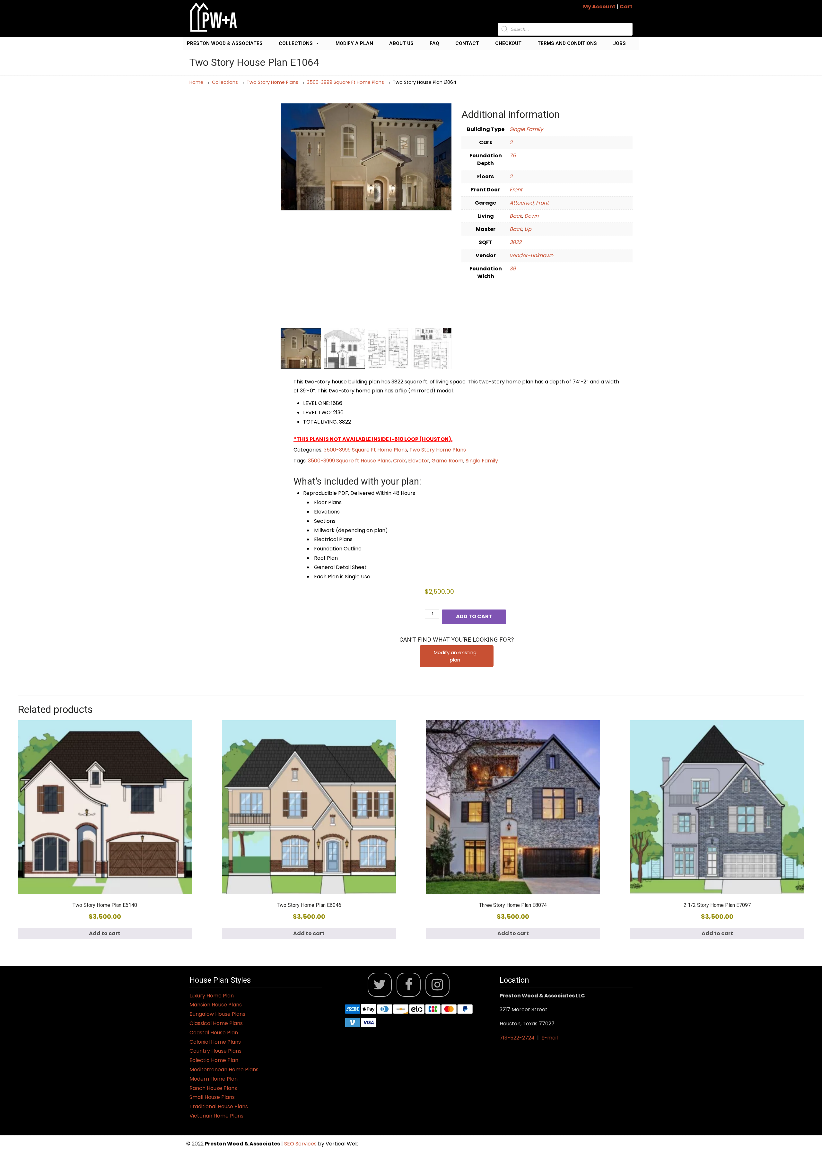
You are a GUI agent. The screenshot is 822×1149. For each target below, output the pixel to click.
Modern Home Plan (213, 1079)
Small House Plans (212, 1097)
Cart (626, 6)
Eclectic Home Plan (213, 1060)
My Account (599, 6)
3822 (515, 242)
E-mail (549, 1037)
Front (516, 189)
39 (513, 268)
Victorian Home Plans (216, 1115)
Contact (467, 43)
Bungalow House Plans (217, 1014)
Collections (296, 43)
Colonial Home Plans (215, 1042)
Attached (522, 202)
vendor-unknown (531, 255)
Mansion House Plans (215, 1004)
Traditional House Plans (218, 1106)
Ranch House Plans (213, 1088)
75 (513, 155)
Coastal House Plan (213, 1032)
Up (527, 229)
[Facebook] (409, 985)
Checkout (508, 43)
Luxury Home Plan (211, 995)
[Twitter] (380, 985)
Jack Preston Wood (213, 17)
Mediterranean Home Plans (223, 1069)
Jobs (619, 43)
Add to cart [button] (104, 933)
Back (516, 216)
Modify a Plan (354, 43)
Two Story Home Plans (272, 82)
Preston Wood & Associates (225, 43)
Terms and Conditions (567, 43)
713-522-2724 (517, 1037)
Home (196, 82)
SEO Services (301, 1143)
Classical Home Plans (216, 1023)
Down (531, 216)
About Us (401, 43)
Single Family (526, 129)
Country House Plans (215, 1051)
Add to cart (474, 616)
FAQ (434, 43)
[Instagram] (437, 985)
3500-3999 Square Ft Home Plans (345, 82)
